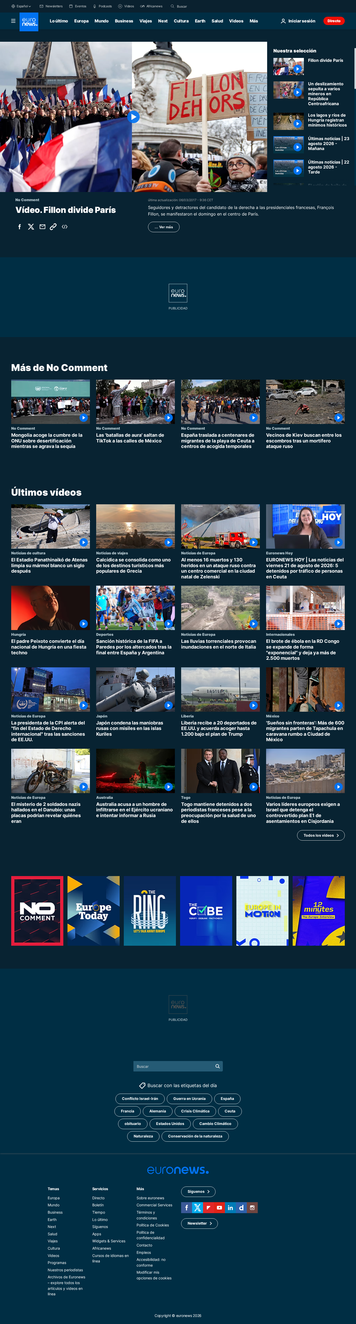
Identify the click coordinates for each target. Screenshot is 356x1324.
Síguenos (100, 1226)
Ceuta (230, 1111)
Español (22, 6)
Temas (53, 1188)
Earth (200, 20)
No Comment (23, 428)
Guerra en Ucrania (189, 1098)
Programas (57, 1262)
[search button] (172, 6)
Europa (81, 20)
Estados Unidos (170, 1123)
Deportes (104, 634)
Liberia (187, 716)
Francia (127, 1111)
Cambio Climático (215, 1123)
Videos (236, 20)
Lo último (59, 20)
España (227, 1098)
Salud (217, 20)
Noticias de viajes (112, 553)
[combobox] (198, 6)
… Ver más (164, 227)
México (272, 716)
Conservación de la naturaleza (195, 1136)
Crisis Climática (195, 1111)
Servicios (100, 1188)
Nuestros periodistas (65, 1269)
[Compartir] (42, 227)
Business (124, 20)
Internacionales (280, 634)
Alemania (157, 1111)
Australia (104, 797)
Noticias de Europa (198, 553)
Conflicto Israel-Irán (140, 1098)
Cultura (181, 20)
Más (140, 1188)
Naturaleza (143, 1136)
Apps (96, 1233)
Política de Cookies (153, 1225)
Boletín (98, 1205)
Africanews (101, 1248)
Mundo (101, 20)
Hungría (18, 634)
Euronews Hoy (279, 553)
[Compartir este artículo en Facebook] (19, 227)
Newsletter (197, 1223)
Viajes (145, 20)
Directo (334, 21)
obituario (133, 1123)
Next (163, 20)
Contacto (144, 1245)
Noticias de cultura (28, 553)
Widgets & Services (108, 1241)
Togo (186, 797)
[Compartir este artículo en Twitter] (31, 227)
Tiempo (98, 1212)
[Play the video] (133, 117)
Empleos (144, 1252)
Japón (101, 716)
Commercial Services (154, 1205)
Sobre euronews (150, 1197)
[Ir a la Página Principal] (29, 22)
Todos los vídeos (319, 835)
